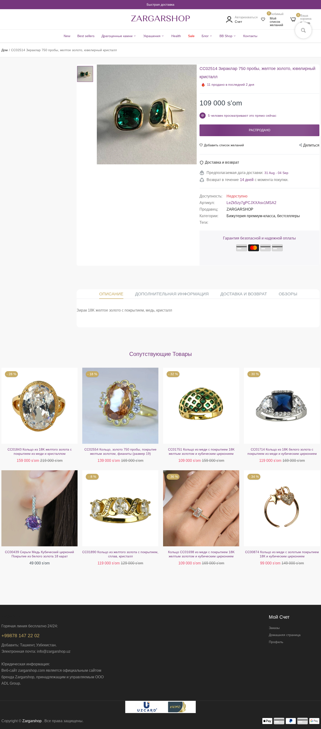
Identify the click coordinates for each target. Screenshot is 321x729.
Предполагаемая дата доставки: (235, 173)
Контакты (250, 36)
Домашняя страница (285, 635)
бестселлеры (288, 216)
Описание (111, 294)
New (67, 36)
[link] (311, 695)
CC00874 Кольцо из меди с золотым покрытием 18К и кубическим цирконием (201, 554)
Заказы (274, 628)
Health (176, 36)
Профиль (276, 642)
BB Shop (226, 36)
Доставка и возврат (243, 294)
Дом (4, 50)
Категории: (209, 216)
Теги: (204, 222)
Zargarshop (32, 721)
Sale (191, 36)
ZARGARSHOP (240, 209)
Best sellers (85, 36)
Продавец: (209, 209)
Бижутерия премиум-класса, (252, 216)
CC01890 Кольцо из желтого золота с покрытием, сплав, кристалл (39, 554)
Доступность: (211, 196)
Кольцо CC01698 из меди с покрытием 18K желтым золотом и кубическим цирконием (120, 554)
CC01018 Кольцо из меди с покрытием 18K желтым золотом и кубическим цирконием (282, 554)
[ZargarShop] (160, 19)
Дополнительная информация (172, 294)
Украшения (152, 36)
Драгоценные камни (117, 36)
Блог (206, 36)
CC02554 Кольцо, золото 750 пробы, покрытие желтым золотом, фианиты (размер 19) (40, 451)
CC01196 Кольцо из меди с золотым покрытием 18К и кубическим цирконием (282, 451)
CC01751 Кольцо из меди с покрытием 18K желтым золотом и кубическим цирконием (120, 451)
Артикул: (207, 203)
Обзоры (288, 294)
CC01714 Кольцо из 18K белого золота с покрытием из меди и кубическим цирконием (201, 451)
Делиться (311, 145)
